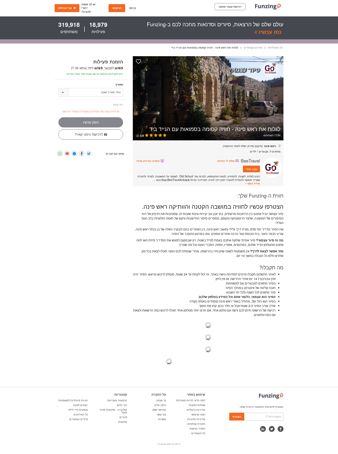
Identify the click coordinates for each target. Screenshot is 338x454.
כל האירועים (81, 414)
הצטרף (236, 416)
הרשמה (116, 8)
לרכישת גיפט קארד (89, 134)
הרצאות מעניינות (117, 400)
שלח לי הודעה (226, 161)
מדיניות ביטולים (196, 409)
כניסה (132, 8)
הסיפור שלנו (159, 409)
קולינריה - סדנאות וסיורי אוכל (113, 411)
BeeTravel (250, 160)
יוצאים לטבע (80, 405)
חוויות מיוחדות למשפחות (73, 400)
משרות (162, 419)
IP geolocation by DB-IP (169, 444)
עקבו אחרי (251, 169)
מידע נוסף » (252, 183)
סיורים (123, 417)
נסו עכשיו (269, 31)
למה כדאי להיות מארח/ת (190, 400)
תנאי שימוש (198, 414)
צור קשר (161, 414)
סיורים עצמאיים (78, 419)
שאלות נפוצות (197, 405)
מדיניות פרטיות (196, 419)
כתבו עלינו (160, 405)
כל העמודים (198, 433)
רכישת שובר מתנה (230, 6)
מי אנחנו (161, 400)
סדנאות (122, 421)
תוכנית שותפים (196, 423)
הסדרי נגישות (197, 428)
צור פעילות (65, 8)
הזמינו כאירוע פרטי (148, 161)
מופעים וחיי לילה (78, 409)
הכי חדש (122, 405)
